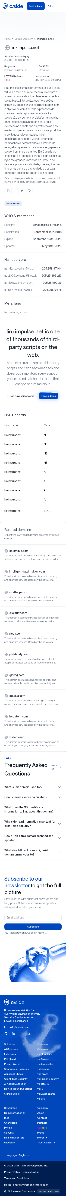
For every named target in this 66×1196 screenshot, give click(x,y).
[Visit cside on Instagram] (21, 1033)
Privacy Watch (12, 1064)
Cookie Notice (31, 1172)
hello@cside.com (19, 1027)
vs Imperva (43, 1069)
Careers (42, 1127)
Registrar (9, 66)
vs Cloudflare (44, 1054)
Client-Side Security (15, 1078)
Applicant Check (13, 1073)
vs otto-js (43, 1083)
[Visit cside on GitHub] (6, 1033)
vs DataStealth (46, 1093)
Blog (6, 1117)
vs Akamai (43, 1059)
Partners (42, 1122)
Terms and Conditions (16, 1178)
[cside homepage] (15, 1002)
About (40, 1112)
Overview (42, 1049)
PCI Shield (10, 1059)
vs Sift (41, 1098)
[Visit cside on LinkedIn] (13, 1033)
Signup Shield (12, 1093)
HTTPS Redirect (13, 76)
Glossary (9, 1142)
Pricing (8, 1127)
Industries (10, 1054)
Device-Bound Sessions (18, 1088)
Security (9, 1132)
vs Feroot (42, 1073)
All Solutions (11, 1049)
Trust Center (45, 1142)
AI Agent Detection (15, 1083)
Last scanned (42, 76)
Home (7, 38)
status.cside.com (49, 1191)
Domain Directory (23, 38)
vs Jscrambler (45, 1064)
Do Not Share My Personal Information (26, 1184)
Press (40, 1132)
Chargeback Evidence (16, 1069)
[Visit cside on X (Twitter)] (29, 1033)
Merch (41, 1137)
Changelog (10, 1122)
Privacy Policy (12, 1172)
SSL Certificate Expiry (16, 56)
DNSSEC (44, 66)
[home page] (13, 6)
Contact (42, 1117)
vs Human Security (48, 1078)
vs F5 (40, 1088)
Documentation (13, 1112)
